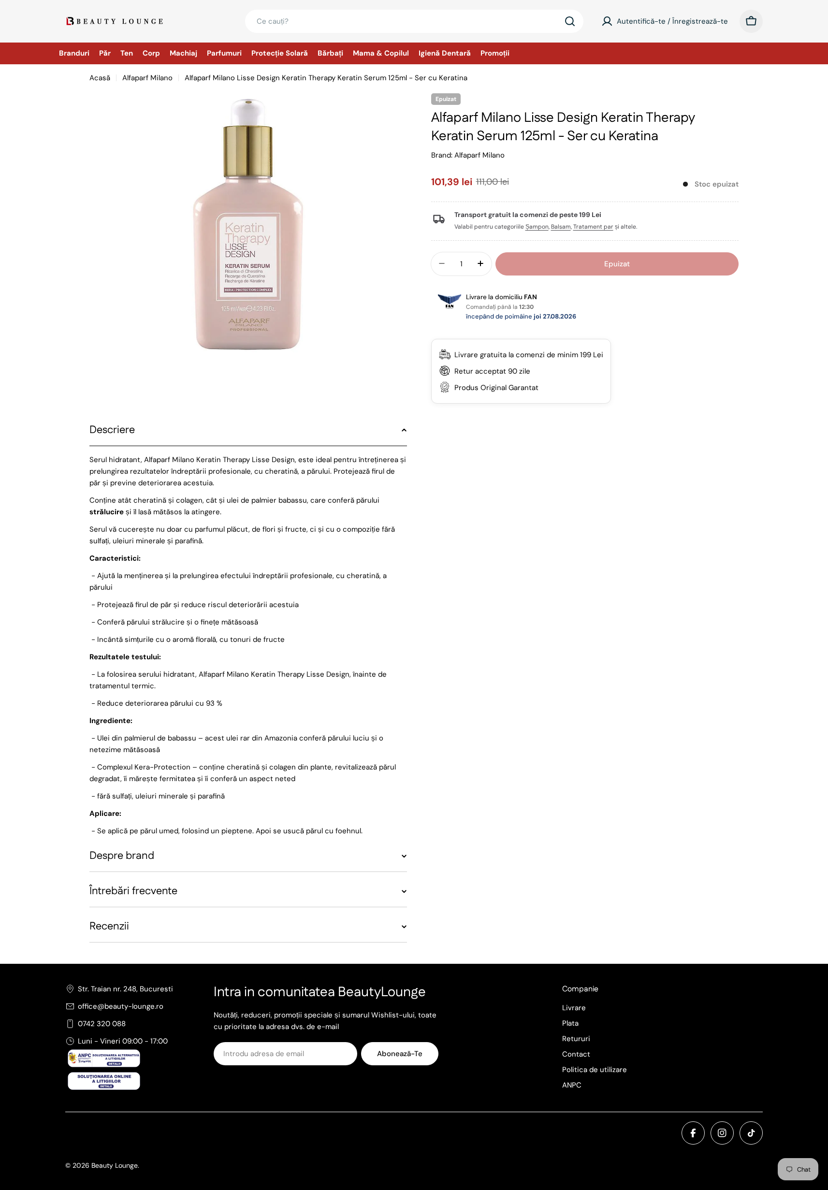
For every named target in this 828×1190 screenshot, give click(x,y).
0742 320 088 (102, 1024)
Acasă (99, 78)
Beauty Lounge (114, 1165)
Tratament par (593, 227)
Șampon (537, 227)
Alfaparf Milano (147, 78)
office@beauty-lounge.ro (120, 1006)
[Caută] (570, 21)
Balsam (561, 227)
